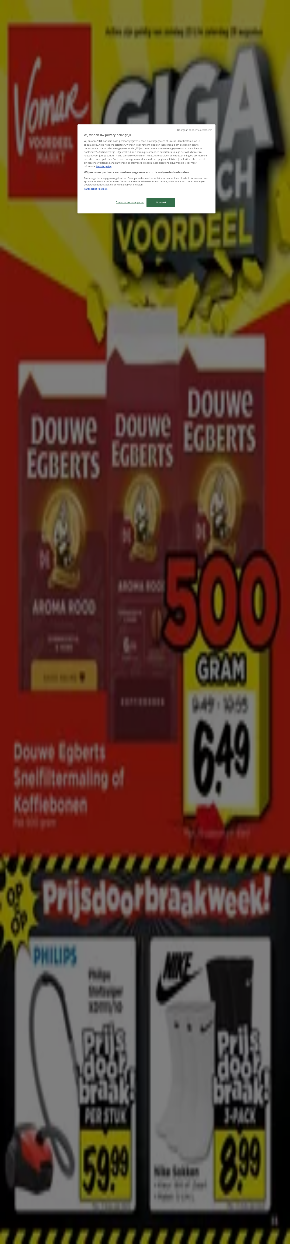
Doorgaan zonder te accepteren (194, 129)
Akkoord (161, 202)
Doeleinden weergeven (130, 202)
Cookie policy (103, 166)
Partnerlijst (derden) (96, 188)
